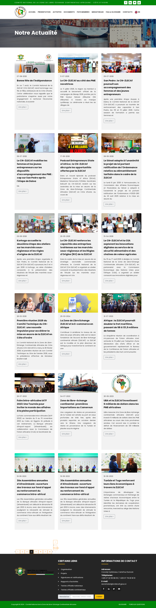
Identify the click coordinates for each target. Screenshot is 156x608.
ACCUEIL (32, 12)
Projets (64, 573)
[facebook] (126, 2)
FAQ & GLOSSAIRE (113, 12)
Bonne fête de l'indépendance (34, 80)
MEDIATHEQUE (98, 12)
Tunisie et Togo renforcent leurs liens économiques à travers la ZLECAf (119, 484)
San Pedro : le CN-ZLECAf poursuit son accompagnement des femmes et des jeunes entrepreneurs (118, 87)
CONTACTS (127, 12)
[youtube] (139, 2)
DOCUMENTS (69, 12)
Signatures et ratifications (72, 577)
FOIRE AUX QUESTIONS (137, 604)
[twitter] (135, 2)
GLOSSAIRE (122, 604)
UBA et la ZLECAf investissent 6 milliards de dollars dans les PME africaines (121, 404)
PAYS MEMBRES (83, 12)
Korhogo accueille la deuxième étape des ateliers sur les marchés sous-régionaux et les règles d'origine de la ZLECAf (33, 247)
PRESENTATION (44, 12)
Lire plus (22, 107)
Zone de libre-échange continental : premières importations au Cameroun (76, 404)
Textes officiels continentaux (73, 589)
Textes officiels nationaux (72, 585)
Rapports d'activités (69, 581)
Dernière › (55, 548)
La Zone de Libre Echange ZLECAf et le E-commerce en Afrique (76, 324)
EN (138, 12)
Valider (99, 596)
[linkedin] (130, 2)
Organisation (66, 569)
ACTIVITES (57, 12)
